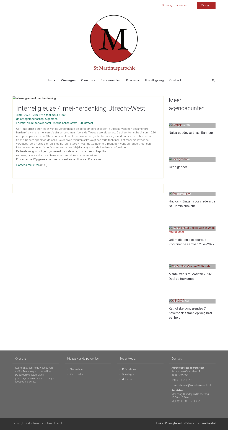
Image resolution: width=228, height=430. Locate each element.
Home (51, 80)
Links (159, 423)
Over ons (88, 80)
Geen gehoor (178, 167)
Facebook (130, 369)
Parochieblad (77, 374)
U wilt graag (154, 80)
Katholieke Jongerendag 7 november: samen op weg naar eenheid (190, 313)
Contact (175, 80)
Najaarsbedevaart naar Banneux (191, 132)
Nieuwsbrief (76, 369)
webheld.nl (209, 423)
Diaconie (133, 80)
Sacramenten (111, 80)
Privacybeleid (173, 423)
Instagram (130, 374)
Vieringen (68, 80)
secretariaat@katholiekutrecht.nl (192, 385)
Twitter (128, 379)
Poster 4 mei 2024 (28, 165)
